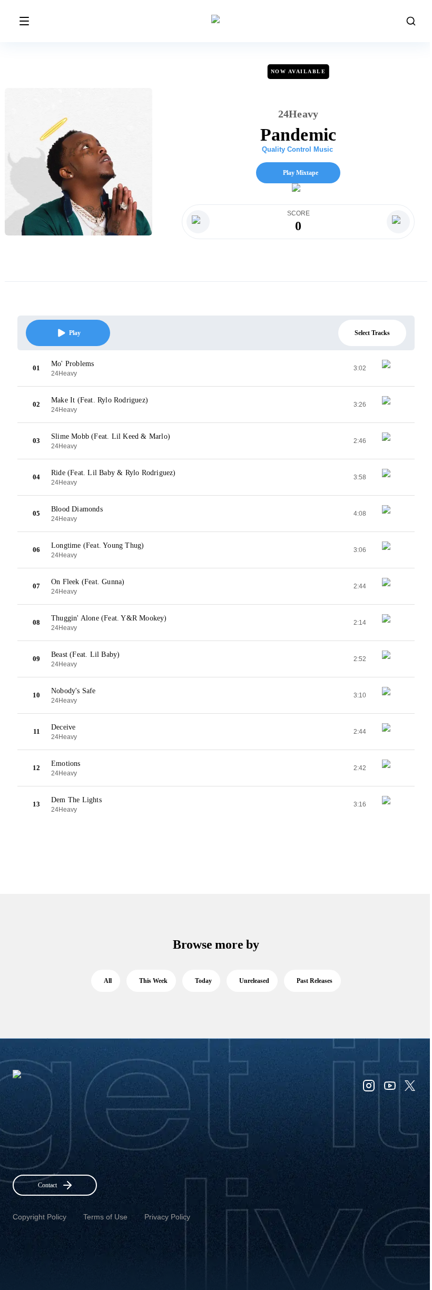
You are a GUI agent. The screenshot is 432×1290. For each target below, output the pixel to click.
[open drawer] (24, 21)
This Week (153, 980)
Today (203, 980)
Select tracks (372, 333)
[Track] (390, 368)
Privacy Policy (167, 1217)
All (108, 980)
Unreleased (254, 980)
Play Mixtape (300, 172)
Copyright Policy (39, 1217)
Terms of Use (105, 1217)
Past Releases (314, 980)
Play (75, 333)
